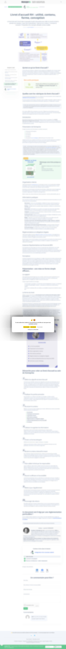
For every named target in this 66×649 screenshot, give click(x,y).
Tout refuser (33, 327)
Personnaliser (40, 327)
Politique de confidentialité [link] (33, 329)
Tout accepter (26, 327)
